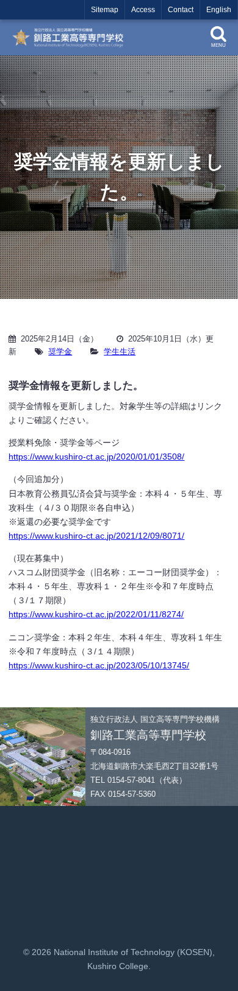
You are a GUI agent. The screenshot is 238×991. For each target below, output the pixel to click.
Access (143, 9)
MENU (218, 45)
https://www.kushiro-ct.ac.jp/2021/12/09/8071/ (96, 536)
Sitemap (104, 9)
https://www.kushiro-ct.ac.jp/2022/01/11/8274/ (96, 614)
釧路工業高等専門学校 (71, 37)
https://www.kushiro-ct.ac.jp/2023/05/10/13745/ (99, 665)
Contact (180, 9)
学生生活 (119, 351)
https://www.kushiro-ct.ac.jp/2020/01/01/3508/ (96, 456)
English (218, 9)
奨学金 (60, 351)
